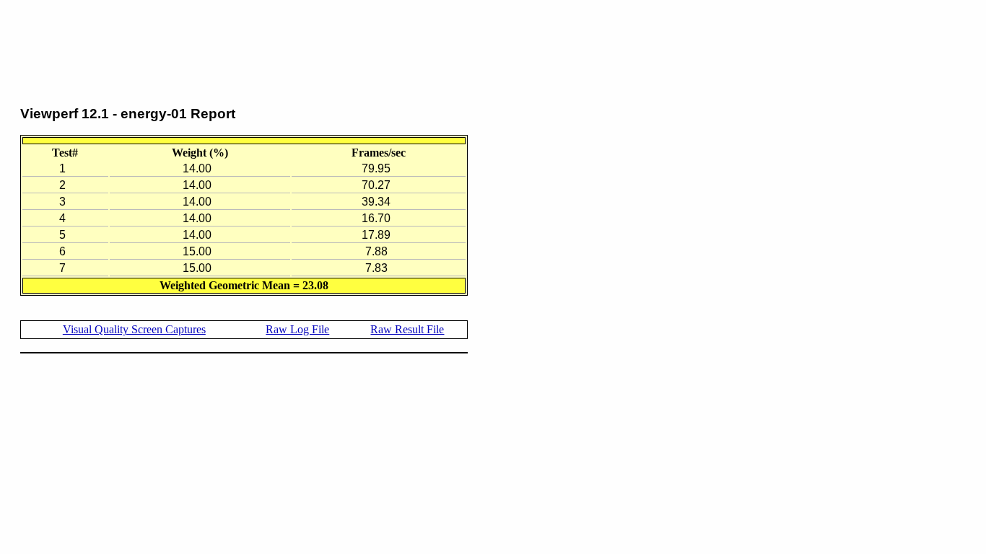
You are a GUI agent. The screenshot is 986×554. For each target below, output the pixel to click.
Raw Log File (297, 329)
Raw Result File (407, 329)
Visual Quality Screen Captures (134, 329)
